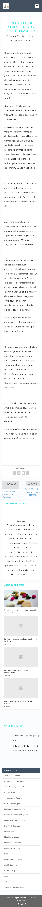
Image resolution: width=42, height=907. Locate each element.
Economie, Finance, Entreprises (16, 815)
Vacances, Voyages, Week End (15, 887)
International (9, 832)
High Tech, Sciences (12, 826)
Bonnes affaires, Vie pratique (15, 781)
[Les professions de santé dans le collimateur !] (21, 657)
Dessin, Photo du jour (12, 804)
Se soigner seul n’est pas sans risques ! (20, 610)
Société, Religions (11, 871)
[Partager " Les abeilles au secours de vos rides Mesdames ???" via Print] (28, 473)
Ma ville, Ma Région (11, 837)
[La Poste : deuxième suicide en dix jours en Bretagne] (21, 626)
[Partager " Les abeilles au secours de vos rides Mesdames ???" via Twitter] (19, 473)
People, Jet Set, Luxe (12, 848)
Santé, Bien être (24, 40)
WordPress (21, 900)
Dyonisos (21, 36)
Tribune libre (9, 882)
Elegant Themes (20, 898)
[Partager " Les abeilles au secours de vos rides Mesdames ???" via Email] (23, 473)
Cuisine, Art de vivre (11, 792)
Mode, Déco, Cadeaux (12, 843)
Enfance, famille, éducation (14, 820)
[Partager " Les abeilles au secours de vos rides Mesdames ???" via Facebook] (14, 473)
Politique (8, 854)
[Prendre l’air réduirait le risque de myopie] (21, 688)
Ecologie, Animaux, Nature (14, 809)
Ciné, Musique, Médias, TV (14, 787)
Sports (6, 876)
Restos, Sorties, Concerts (13, 859)
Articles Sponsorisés (12, 776)
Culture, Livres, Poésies (13, 798)
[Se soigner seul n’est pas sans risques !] (21, 598)
